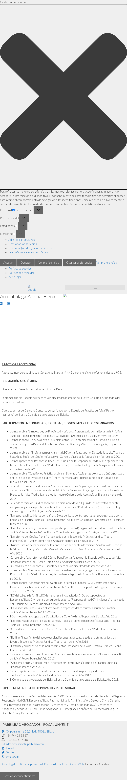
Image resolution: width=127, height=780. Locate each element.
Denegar (26, 262)
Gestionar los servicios (22, 244)
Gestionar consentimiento (19, 776)
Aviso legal (15, 277)
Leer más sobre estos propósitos (28, 252)
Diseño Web (76, 764)
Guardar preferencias (79, 262)
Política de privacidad (21, 273)
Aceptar (8, 262)
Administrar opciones (21, 239)
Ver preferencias (49, 262)
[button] (63, 97)
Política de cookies (20, 268)
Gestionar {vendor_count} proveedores (32, 248)
